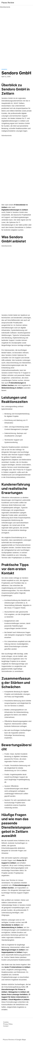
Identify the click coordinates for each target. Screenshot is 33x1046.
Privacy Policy (8, 1024)
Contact (5, 1026)
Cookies (6, 1022)
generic (4, 69)
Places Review (7, 3)
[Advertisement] (16, 36)
